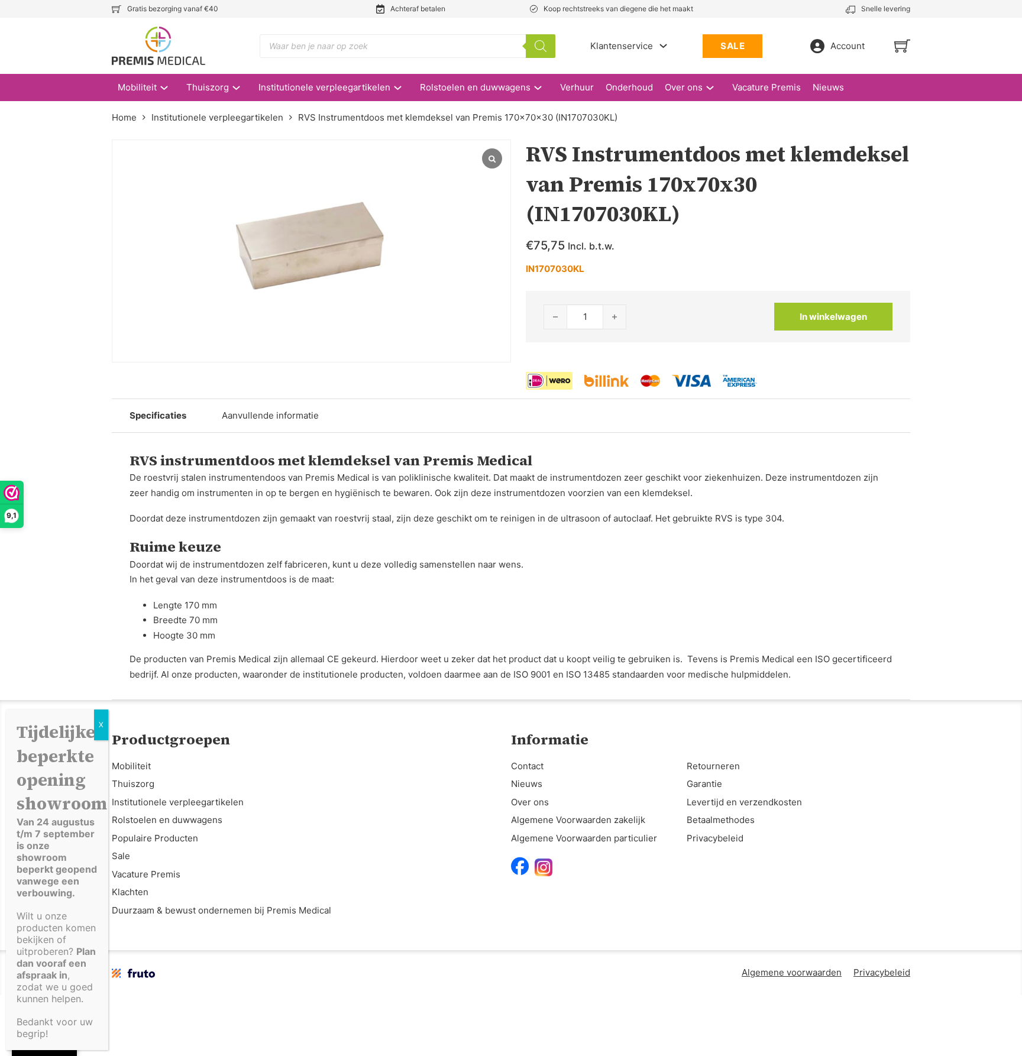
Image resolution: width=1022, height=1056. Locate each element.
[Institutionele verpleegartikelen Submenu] (403, 87)
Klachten (130, 892)
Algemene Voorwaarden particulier (584, 838)
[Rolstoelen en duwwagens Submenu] (543, 87)
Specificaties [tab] (158, 415)
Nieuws (828, 87)
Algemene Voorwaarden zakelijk (578, 819)
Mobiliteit (137, 87)
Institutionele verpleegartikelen (324, 87)
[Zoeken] (540, 46)
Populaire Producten (155, 838)
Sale (121, 855)
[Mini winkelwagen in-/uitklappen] (902, 46)
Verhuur (577, 87)
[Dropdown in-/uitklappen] (663, 45)
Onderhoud (629, 87)
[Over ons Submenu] (716, 87)
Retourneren (713, 766)
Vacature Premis (766, 87)
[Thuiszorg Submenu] (242, 87)
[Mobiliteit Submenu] (170, 87)
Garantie (704, 783)
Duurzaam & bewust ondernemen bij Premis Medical (221, 910)
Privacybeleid (715, 838)
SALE (732, 45)
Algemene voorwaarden (792, 972)
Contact (527, 766)
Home (124, 117)
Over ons (684, 87)
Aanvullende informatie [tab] (270, 415)
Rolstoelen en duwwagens (475, 87)
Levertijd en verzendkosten (744, 802)
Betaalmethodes (721, 819)
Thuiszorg (207, 87)
